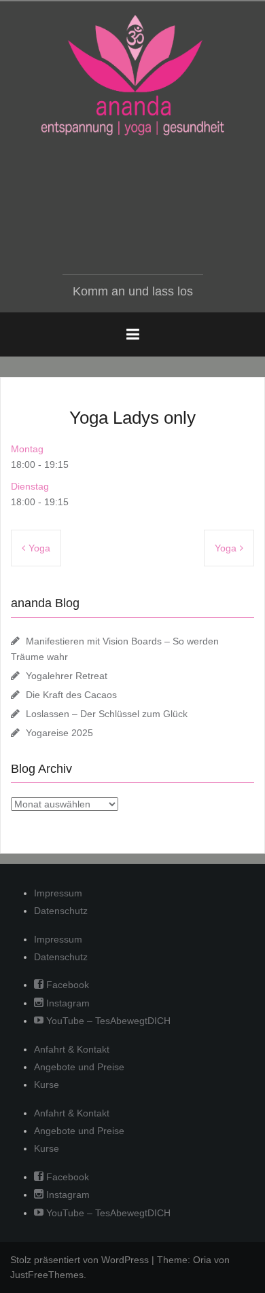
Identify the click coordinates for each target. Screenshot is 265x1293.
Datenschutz (61, 910)
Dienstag (30, 486)
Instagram (66, 1003)
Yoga (39, 548)
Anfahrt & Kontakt (71, 1049)
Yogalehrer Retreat (66, 675)
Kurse (46, 1084)
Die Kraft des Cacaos (71, 694)
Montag (27, 448)
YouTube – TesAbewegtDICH (107, 1020)
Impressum (58, 893)
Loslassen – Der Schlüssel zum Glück (107, 713)
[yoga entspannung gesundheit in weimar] (132, 75)
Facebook (66, 984)
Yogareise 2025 (59, 732)
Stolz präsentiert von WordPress (79, 1259)
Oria (202, 1259)
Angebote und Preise (79, 1066)
